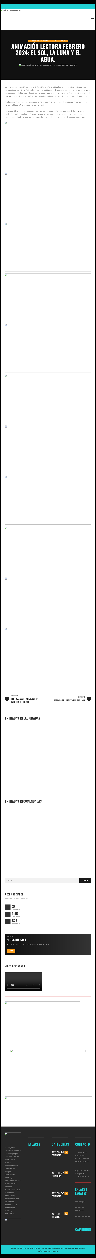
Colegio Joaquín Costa (44, 65)
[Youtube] (49, 6)
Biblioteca (54, 41)
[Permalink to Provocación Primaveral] (66, 1224)
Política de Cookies (83, 1216)
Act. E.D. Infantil (56, 1215)
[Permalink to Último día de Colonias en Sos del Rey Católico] (66, 1204)
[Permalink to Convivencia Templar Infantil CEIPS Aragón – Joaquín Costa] (62, 1224)
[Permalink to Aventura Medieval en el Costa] (56, 1163)
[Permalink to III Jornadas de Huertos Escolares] (66, 1183)
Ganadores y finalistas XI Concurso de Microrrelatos (18, 750)
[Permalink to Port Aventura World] (56, 1204)
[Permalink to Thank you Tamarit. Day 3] (56, 1183)
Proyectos (63, 41)
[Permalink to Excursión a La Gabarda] (66, 1163)
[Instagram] (41, 6)
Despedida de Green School (47, 748)
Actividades (45, 41)
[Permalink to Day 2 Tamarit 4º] (62, 1183)
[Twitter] (45, 6)
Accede (11, 951)
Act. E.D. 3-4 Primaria (58, 1174)
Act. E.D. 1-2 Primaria (58, 1154)
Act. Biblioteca (34, 41)
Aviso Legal (79, 1201)
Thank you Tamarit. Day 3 (75, 748)
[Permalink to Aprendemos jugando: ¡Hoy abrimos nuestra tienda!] (62, 1163)
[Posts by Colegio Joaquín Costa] (27, 65)
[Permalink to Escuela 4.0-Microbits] (62, 1204)
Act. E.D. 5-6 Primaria (58, 1195)
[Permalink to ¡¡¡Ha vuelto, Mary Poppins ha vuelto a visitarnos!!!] (56, 1224)
